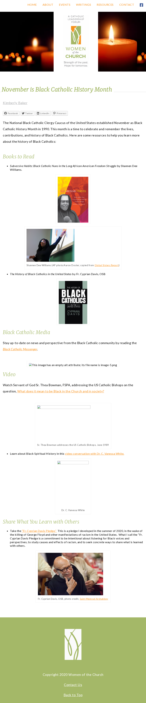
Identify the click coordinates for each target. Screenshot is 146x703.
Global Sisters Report (107, 265)
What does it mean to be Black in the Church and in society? (60, 391)
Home (32, 4)
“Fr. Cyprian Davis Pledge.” (39, 530)
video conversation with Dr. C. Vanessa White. (94, 453)
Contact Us (73, 685)
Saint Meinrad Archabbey (94, 598)
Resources (105, 4)
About (48, 4)
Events (64, 4)
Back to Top (73, 695)
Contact (126, 4)
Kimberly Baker (15, 103)
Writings (83, 4)
